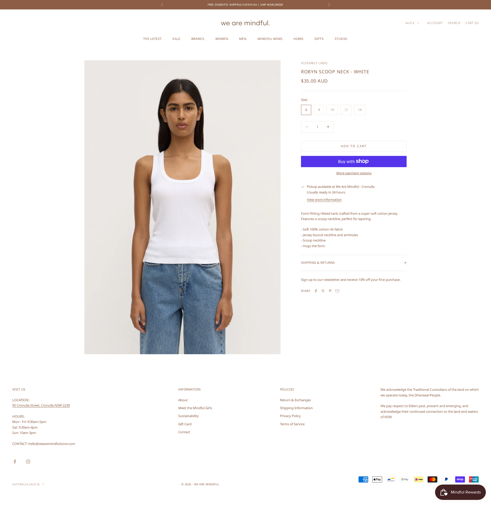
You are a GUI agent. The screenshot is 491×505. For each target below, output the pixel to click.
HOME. (299, 39)
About (183, 400)
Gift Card (185, 424)
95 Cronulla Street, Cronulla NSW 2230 (41, 405)
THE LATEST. (152, 39)
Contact (184, 432)
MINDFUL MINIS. (271, 39)
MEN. (243, 39)
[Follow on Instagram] (28, 461)
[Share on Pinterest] (330, 291)
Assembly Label (314, 63)
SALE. (176, 39)
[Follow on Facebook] (14, 461)
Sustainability (188, 416)
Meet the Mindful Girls (195, 408)
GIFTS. (320, 39)
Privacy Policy (290, 416)
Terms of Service (292, 424)
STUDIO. (341, 39)
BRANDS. (198, 39)
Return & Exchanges (295, 400)
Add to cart (354, 146)
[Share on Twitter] (323, 291)
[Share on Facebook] (316, 291)
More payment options (354, 172)
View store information (324, 199)
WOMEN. (222, 39)
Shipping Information (296, 408)
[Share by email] (337, 291)
